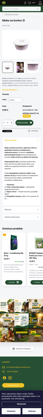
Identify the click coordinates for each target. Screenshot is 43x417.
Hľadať (38, 9)
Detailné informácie (9, 90)
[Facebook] (4, 377)
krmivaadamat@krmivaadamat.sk (18, 367)
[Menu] (40, 3)
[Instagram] (10, 377)
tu (23, 399)
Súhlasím (32, 411)
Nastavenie (21, 404)
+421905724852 (12, 371)
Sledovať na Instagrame (23, 349)
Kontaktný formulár (13, 385)
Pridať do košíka (22, 123)
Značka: (6, 25)
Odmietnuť (11, 411)
